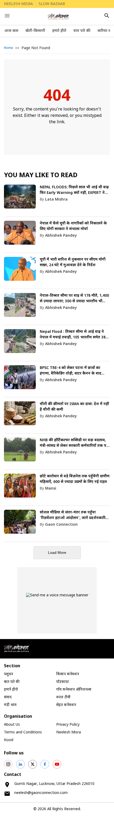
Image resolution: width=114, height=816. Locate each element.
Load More (57, 552)
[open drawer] (7, 15)
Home (8, 48)
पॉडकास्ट (62, 682)
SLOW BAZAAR (52, 4)
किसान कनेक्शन (67, 674)
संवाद (8, 697)
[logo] (58, 16)
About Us (12, 724)
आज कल (11, 30)
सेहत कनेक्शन (66, 705)
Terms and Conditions (23, 732)
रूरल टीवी (63, 697)
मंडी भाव (10, 705)
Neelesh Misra (68, 732)
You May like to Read (40, 175)
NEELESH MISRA (18, 4)
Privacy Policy (68, 724)
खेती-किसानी (35, 30)
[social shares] (8, 764)
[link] (57, 201)
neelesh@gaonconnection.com (41, 793)
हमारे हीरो (59, 30)
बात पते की (81, 30)
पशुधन (8, 674)
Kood (8, 740)
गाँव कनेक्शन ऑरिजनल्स (73, 689)
